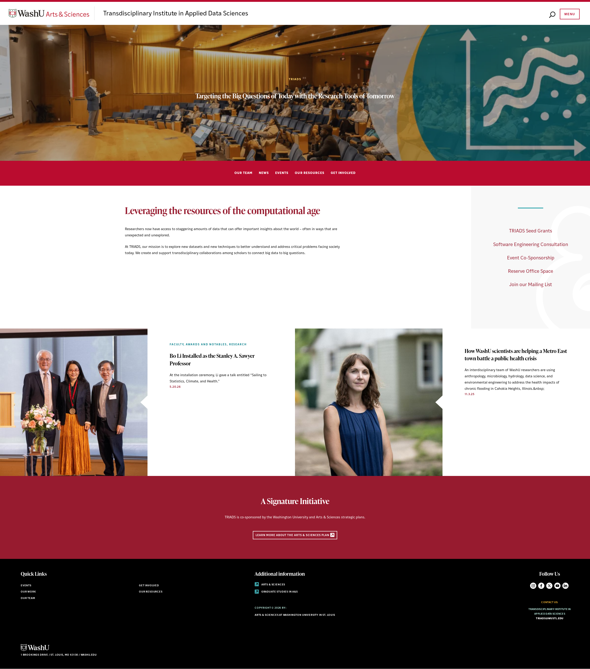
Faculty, (177, 344)
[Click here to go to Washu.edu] (35, 650)
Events (281, 173)
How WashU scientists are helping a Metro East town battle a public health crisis (516, 354)
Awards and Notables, (207, 344)
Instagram (533, 586)
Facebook (541, 586)
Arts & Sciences (273, 585)
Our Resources (309, 173)
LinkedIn (565, 586)
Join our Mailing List (530, 284)
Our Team (243, 173)
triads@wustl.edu (549, 618)
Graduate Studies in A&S (279, 592)
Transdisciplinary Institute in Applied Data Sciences (175, 14)
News (264, 173)
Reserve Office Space (530, 271)
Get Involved (343, 173)
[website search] (552, 15)
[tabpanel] (295, 93)
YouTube (557, 586)
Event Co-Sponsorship (530, 258)
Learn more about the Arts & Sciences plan (293, 535)
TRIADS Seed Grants (530, 231)
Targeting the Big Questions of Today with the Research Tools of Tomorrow (295, 95)
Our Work (28, 592)
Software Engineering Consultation (530, 244)
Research (238, 344)
